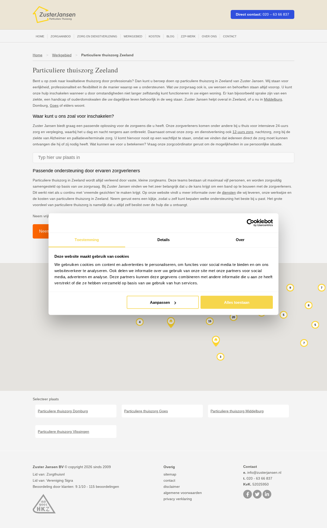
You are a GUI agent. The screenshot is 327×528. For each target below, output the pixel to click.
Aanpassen (160, 302)
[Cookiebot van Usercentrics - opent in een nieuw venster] (250, 223)
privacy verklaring (178, 499)
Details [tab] (163, 239)
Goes (54, 105)
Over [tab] (240, 239)
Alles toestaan (236, 302)
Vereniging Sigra (59, 480)
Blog (170, 36)
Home (40, 36)
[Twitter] (257, 495)
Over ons (209, 36)
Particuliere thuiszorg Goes (146, 411)
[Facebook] (247, 495)
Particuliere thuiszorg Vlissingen (63, 431)
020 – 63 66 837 (276, 14)
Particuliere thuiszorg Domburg (63, 411)
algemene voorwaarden (183, 493)
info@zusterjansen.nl (262, 472)
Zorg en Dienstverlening (97, 36)
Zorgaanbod (61, 36)
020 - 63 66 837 (257, 478)
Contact (230, 36)
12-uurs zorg (242, 132)
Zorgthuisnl (55, 474)
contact (169, 480)
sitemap (170, 474)
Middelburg (273, 99)
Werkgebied (133, 36)
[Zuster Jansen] (54, 14)
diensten (229, 192)
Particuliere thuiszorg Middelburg (237, 411)
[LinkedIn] (267, 495)
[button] (171, 323)
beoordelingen (104, 486)
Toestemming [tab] (87, 239)
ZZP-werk (188, 36)
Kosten (154, 36)
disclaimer (172, 486)
